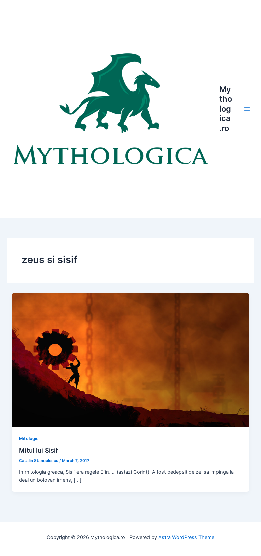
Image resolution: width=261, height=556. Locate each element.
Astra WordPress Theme (186, 537)
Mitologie (29, 438)
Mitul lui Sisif (38, 450)
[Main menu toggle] (247, 109)
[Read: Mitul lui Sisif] (130, 359)
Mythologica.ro (225, 108)
